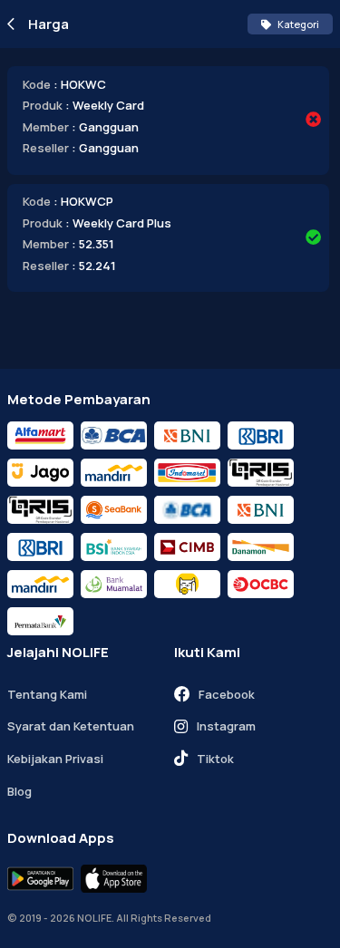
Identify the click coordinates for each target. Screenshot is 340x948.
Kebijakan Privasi (55, 758)
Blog (19, 791)
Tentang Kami (47, 694)
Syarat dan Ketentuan (70, 726)
